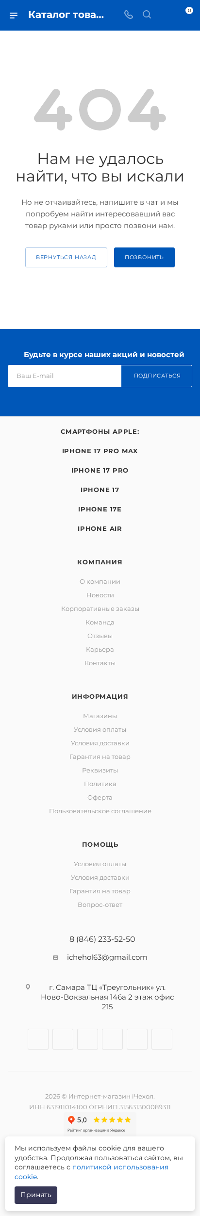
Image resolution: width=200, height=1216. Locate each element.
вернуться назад (66, 257)
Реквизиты (100, 770)
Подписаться (157, 375)
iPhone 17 (100, 489)
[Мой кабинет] (165, 15)
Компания (99, 562)
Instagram (62, 1039)
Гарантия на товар (100, 756)
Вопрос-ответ (100, 904)
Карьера (100, 649)
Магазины (100, 716)
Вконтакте (38, 1039)
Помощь (100, 844)
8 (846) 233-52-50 (102, 939)
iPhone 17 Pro (100, 470)
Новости (100, 595)
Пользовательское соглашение (100, 811)
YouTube (112, 1039)
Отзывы (100, 636)
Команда (100, 622)
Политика (100, 784)
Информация (100, 696)
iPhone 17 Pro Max (100, 451)
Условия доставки (100, 743)
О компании (100, 581)
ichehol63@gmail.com (107, 957)
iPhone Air (100, 528)
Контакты (100, 663)
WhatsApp (137, 1039)
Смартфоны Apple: (100, 431)
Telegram (87, 1039)
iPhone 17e (100, 509)
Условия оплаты (100, 729)
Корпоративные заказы (100, 608)
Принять (35, 1194)
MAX (161, 1039)
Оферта (100, 797)
